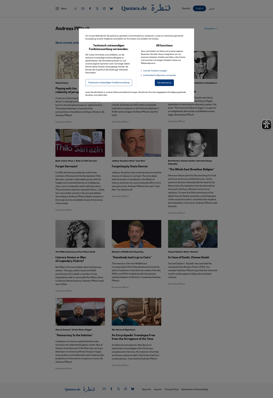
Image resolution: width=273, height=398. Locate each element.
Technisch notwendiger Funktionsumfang (108, 82)
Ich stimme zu (164, 82)
